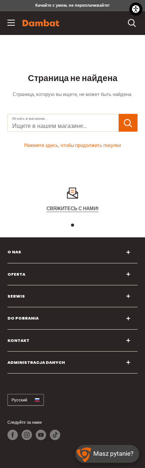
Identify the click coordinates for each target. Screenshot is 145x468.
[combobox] (63, 123)
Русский (19, 400)
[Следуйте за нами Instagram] (27, 435)
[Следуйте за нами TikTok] (55, 435)
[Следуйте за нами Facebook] (12, 435)
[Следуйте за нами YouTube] (41, 435)
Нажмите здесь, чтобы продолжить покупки (72, 145)
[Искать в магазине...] (128, 123)
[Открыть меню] (11, 23)
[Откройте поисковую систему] (132, 23)
